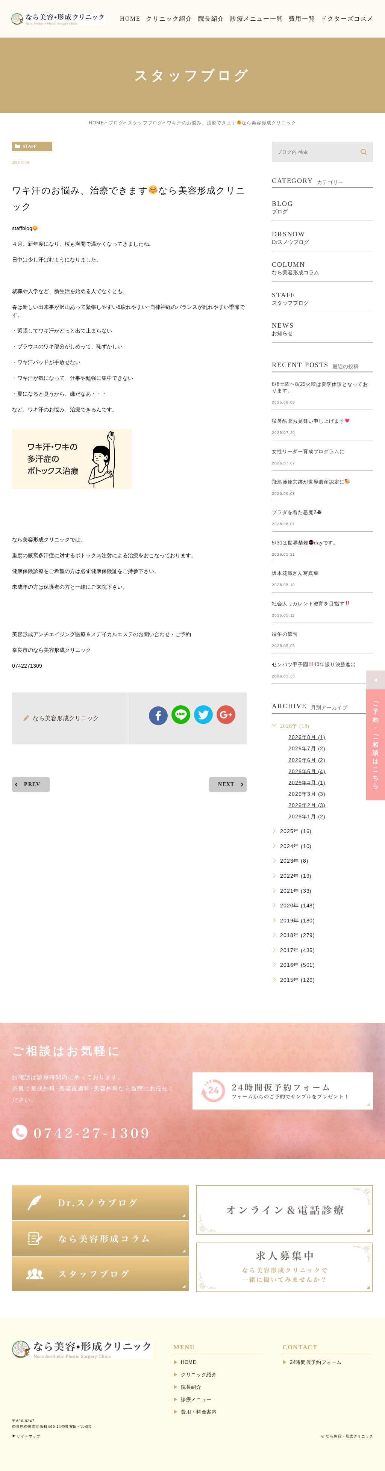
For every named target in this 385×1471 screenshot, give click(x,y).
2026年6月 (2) (307, 760)
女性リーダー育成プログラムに (308, 451)
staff (29, 146)
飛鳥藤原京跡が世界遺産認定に (308, 482)
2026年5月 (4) (307, 771)
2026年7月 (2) (307, 748)
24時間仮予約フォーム (316, 1362)
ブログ (116, 122)
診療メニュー (196, 1399)
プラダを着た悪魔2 (294, 512)
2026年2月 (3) (307, 805)
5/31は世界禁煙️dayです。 (305, 543)
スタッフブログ (145, 122)
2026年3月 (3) (307, 794)
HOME (96, 122)
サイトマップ (28, 1436)
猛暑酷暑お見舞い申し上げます (308, 421)
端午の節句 (285, 634)
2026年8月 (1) (307, 737)
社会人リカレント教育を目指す (308, 603)
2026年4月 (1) (307, 782)
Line (180, 714)
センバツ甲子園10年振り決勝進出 (314, 664)
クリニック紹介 (199, 1374)
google (226, 714)
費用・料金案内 (199, 1412)
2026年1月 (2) (307, 816)
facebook (158, 715)
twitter (203, 714)
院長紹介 (191, 1387)
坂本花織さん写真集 (295, 573)
